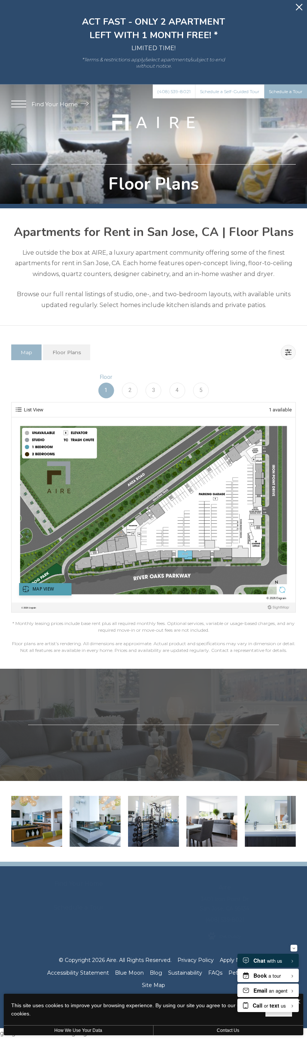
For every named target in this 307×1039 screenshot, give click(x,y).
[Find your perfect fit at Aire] (36, 821)
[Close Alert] (299, 9)
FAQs (215, 972)
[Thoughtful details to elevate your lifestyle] (95, 821)
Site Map (153, 985)
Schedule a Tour (230, 738)
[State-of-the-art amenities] (153, 821)
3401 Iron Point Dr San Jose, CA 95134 (224, 904)
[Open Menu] (18, 104)
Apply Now (234, 960)
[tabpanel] (153, 512)
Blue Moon (129, 972)
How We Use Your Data (78, 1030)
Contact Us (159, 738)
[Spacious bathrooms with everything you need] (270, 821)
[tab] (26, 352)
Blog (156, 972)
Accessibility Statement (78, 972)
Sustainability (185, 972)
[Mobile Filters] (288, 352)
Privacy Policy (195, 960)
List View (33, 410)
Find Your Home (55, 104)
